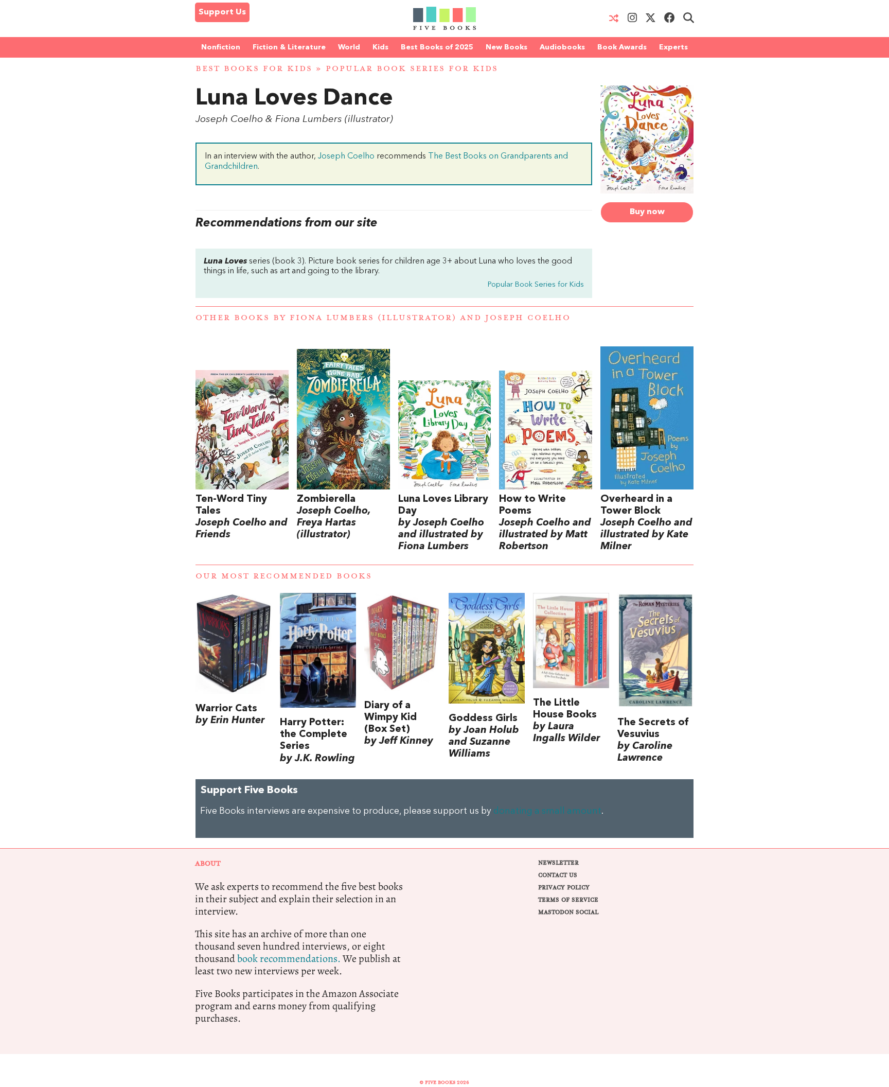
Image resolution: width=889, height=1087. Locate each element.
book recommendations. (289, 959)
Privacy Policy (564, 887)
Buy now (647, 212)
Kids (380, 47)
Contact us (557, 875)
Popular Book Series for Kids (412, 68)
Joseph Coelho (346, 156)
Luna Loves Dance (294, 98)
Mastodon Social (568, 912)
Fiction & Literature (289, 47)
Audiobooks (562, 47)
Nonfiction (220, 47)
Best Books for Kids (253, 68)
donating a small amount (547, 811)
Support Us (222, 12)
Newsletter (558, 863)
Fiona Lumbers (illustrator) (373, 317)
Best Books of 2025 (437, 47)
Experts (673, 47)
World (349, 47)
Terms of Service (568, 900)
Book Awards (622, 47)
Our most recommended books (283, 576)
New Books (506, 47)
